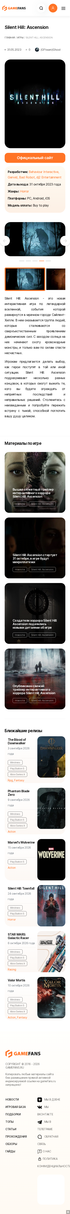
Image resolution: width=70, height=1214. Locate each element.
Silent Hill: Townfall (21, 888)
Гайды (10, 1151)
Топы (9, 1121)
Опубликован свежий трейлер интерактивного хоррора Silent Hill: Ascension (34, 689)
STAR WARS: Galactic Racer (18, 936)
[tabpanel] (35, 239)
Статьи (10, 1129)
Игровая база (15, 1107)
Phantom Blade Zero (19, 792)
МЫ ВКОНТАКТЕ (45, 1110)
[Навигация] (63, 8)
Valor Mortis (16, 980)
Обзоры (11, 1144)
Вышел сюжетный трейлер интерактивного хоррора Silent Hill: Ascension (33, 493)
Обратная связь (47, 1140)
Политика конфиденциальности (51, 1162)
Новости (20, 503)
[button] (41, 8)
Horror (24, 191)
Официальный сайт (35, 157)
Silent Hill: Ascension (42, 503)
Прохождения (16, 1136)
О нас (46, 1151)
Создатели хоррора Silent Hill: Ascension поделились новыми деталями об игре (35, 624)
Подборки (13, 1114)
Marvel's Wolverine (21, 842)
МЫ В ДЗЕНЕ (52, 1099)
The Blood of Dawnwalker (17, 741)
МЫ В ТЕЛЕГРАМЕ (44, 1125)
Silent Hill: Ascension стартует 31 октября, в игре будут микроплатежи (35, 558)
